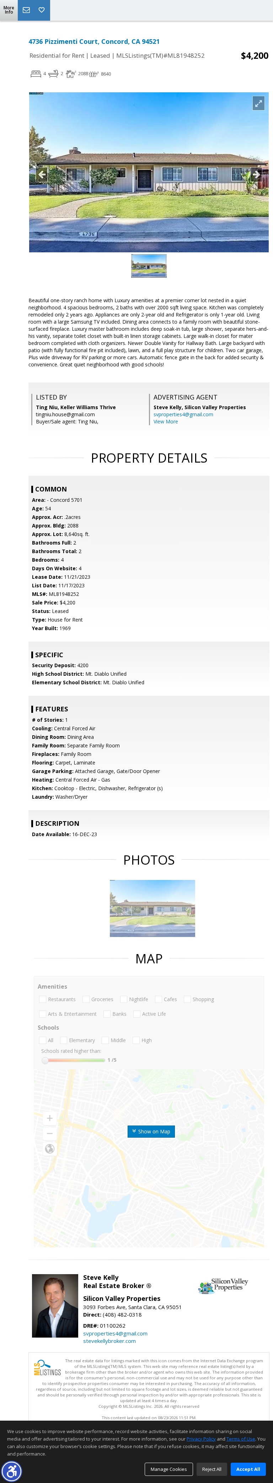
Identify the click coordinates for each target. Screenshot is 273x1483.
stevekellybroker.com (109, 1340)
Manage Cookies (169, 1469)
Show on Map (153, 1131)
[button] (11, 1471)
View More (166, 421)
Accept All (248, 1469)
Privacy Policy (201, 1439)
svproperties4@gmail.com (183, 414)
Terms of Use (240, 1439)
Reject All (211, 1469)
